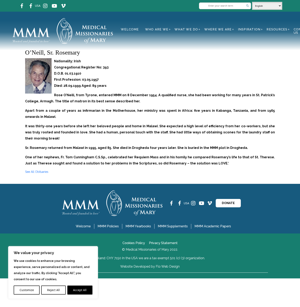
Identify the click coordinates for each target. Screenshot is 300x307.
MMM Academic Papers (212, 226)
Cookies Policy (133, 243)
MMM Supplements (173, 226)
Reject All (53, 290)
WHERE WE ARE (218, 29)
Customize (27, 290)
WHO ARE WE (157, 29)
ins (42, 3)
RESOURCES (277, 29)
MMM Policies (108, 226)
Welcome (130, 29)
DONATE (228, 203)
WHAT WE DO (186, 29)
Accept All (80, 290)
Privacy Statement (163, 243)
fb (18, 3)
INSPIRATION (249, 29)
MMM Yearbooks (138, 226)
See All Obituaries (36, 171)
